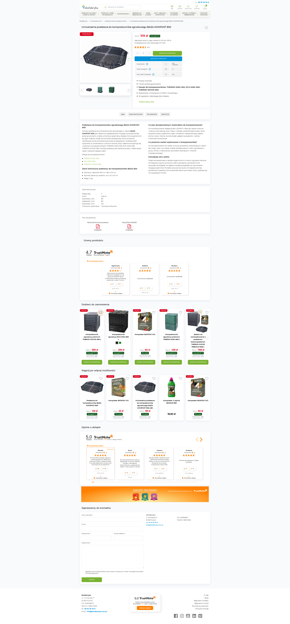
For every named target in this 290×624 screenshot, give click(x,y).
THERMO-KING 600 (91, 158)
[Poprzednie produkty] (83, 337)
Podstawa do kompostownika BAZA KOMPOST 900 (92, 403)
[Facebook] (176, 616)
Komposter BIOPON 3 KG (145, 334)
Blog (206, 598)
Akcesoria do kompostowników (116, 21)
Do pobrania (152, 114)
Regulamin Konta (201, 603)
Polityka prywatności (200, 606)
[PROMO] (92, 332)
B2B (172, 8)
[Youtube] (188, 616)
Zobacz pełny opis (146, 102)
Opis (123, 114)
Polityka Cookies (201, 609)
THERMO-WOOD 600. (92, 164)
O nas (206, 595)
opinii (107, 255)
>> (128, 90)
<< (81, 90)
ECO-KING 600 (89, 161)
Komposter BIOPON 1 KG (118, 400)
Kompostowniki (96, 21)
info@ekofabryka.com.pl (154, 525)
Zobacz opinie (145, 608)
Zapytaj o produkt (158, 58)
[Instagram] (182, 616)
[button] (88, 261)
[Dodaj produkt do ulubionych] (206, 28)
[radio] (117, 343)
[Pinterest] (200, 616)
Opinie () (165, 114)
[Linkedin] (194, 616)
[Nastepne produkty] (207, 337)
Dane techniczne (135, 114)
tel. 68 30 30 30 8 (152, 522)
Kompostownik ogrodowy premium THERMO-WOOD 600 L (92, 337)
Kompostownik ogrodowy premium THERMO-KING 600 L (171, 337)
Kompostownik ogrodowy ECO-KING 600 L (118, 337)
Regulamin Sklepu (201, 601)
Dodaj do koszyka (167, 53)
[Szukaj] (105, 7)
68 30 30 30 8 (203, 2)
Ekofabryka (83, 21)
